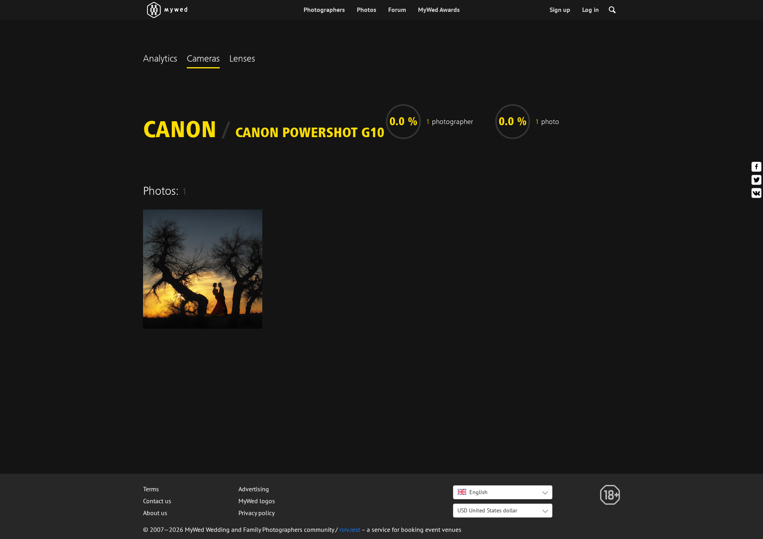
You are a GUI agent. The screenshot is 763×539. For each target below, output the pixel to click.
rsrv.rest (349, 529)
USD (487, 510)
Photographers (324, 10)
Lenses (242, 59)
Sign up (560, 10)
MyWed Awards (439, 10)
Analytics (160, 59)
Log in (590, 10)
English (478, 492)
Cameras (203, 59)
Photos (366, 10)
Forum (397, 10)
